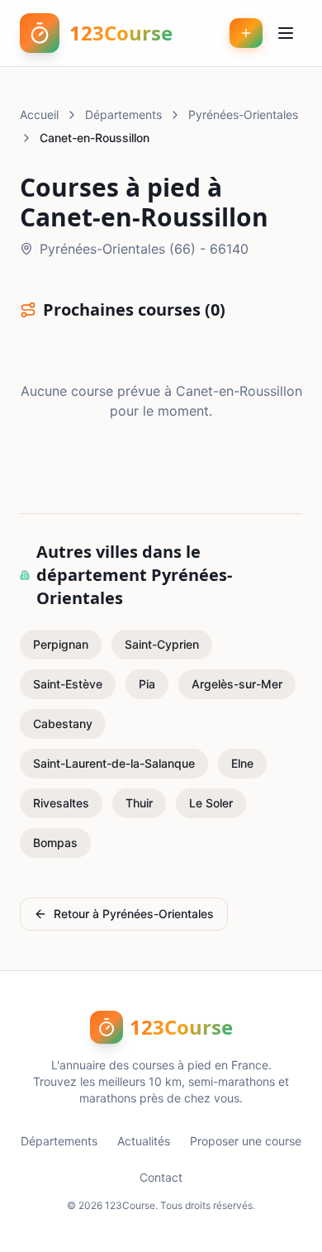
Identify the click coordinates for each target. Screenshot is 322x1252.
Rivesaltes (61, 803)
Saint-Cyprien (162, 644)
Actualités (143, 1141)
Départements (123, 114)
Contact (161, 1177)
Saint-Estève (67, 684)
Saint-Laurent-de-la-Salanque (114, 763)
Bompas (55, 842)
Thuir (139, 803)
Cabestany (62, 723)
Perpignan (60, 644)
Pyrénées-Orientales (243, 114)
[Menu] (285, 33)
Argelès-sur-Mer (237, 684)
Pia (147, 684)
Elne (242, 763)
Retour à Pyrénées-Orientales (134, 914)
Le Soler (211, 803)
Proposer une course (245, 1141)
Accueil (39, 114)
